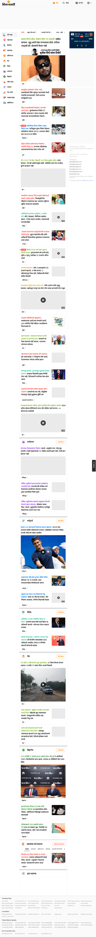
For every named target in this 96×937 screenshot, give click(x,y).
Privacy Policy (73, 156)
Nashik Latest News (73, 914)
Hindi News (44, 907)
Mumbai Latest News (33, 914)
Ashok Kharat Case (59, 903)
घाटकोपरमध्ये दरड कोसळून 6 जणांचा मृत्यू (74, 925)
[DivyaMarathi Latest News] (8, 4)
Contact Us (72, 154)
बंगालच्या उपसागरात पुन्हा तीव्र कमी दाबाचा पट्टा (87, 922)
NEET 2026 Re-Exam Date (8, 905)
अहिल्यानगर (41, 849)
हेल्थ (23, 312)
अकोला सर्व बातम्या (59, 844)
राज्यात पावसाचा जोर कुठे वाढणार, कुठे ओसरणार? (8, 925)
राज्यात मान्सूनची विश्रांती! (46, 922)
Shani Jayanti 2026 (33, 903)
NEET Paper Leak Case (74, 901)
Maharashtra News (7, 914)
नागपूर (24, 244)
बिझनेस (24, 800)
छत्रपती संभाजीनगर (27, 400)
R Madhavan (71, 905)
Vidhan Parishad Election (87, 901)
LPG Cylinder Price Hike (21, 901)
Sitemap (82, 146)
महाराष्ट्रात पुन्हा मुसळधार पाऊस (74, 927)
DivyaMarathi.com (75, 169)
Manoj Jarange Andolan (8, 903)
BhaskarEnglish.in (75, 166)
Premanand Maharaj (86, 905)
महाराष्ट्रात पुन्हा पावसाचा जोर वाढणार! (8, 922)
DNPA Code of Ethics (87, 180)
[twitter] (58, 84)
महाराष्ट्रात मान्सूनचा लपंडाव (20, 925)
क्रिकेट (24, 138)
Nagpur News (58, 914)
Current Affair (84, 903)
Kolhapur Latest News (86, 914)
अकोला (27, 849)
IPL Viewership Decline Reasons (34, 901)
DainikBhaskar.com (75, 162)
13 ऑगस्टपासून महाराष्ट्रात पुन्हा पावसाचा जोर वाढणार (8, 927)
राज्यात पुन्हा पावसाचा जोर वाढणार (21, 922)
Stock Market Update (60, 901)
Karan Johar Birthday (7, 907)
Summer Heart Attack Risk (21, 905)
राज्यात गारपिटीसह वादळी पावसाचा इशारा (34, 927)
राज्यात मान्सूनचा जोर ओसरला (34, 922)
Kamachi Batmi (71, 903)
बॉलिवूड (24, 477)
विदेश (23, 226)
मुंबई (23, 102)
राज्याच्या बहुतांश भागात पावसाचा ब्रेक (74, 922)
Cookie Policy (83, 154)
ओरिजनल (24, 280)
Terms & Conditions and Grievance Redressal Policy (81, 149)
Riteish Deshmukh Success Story (47, 903)
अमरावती (33, 849)
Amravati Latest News (7, 916)
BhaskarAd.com (74, 174)
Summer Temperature (20, 903)
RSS (78, 154)
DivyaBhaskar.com (75, 164)
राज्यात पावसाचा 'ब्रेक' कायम (60, 922)
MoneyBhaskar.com (75, 171)
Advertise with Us (74, 146)
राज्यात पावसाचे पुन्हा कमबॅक (86, 925)
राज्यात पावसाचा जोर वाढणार (34, 925)
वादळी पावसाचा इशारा (19, 927)
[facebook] (54, 84)
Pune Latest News (46, 914)
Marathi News (31, 905)
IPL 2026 (56, 905)
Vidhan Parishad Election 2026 (47, 901)
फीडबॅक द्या (94, 465)
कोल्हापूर (48, 849)
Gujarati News (58, 907)
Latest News (18, 907)
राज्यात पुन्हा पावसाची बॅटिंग (46, 925)
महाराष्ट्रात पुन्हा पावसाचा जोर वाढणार (60, 925)
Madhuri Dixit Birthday (34, 907)
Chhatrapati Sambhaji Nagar (21, 914)
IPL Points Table (45, 905)
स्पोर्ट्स (24, 571)
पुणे (23, 155)
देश (23, 84)
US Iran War (5, 901)
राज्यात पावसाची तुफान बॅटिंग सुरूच (60, 927)
